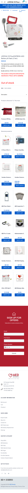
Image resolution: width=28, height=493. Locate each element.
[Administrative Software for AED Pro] (20, 224)
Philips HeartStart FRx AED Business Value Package (20, 150)
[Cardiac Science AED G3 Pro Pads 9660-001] (7, 252)
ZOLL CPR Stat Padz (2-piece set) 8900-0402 (7, 288)
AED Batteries (4, 443)
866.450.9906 (7, 388)
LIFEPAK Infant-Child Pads (16, 71)
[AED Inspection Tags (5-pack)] (20, 197)
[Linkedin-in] (5, 473)
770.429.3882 (7, 390)
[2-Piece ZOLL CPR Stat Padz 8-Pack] (7, 141)
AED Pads (3, 445)
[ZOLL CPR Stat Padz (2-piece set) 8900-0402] (7, 279)
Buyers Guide (4, 417)
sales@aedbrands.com (6, 470)
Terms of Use (21, 486)
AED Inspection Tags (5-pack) (20, 206)
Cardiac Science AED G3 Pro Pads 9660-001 (7, 261)
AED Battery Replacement (7, 427)
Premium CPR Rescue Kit (6, 119)
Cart (2, 404)
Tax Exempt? (15, 10)
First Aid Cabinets (5, 455)
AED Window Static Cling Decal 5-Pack (20, 288)
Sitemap (3, 430)
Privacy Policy (14, 486)
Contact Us (3, 422)
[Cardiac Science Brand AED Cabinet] (20, 168)
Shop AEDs (3, 440)
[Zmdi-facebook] (2, 473)
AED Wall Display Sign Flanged (20, 261)
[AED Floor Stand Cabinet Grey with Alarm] (7, 197)
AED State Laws (5, 425)
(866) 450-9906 (6, 10)
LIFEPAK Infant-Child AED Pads (20, 119)
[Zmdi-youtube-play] (8, 473)
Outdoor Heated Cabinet (7, 458)
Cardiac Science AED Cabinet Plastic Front (7, 177)
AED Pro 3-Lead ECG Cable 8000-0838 (7, 233)
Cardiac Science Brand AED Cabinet (20, 177)
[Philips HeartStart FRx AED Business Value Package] (20, 141)
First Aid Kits (4, 453)
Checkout (3, 407)
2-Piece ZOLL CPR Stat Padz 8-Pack (7, 150)
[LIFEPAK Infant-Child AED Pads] (20, 111)
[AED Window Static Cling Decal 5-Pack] (20, 279)
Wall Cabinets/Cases (6, 448)
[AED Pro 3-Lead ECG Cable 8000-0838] (7, 224)
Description (4, 94)
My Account (4, 402)
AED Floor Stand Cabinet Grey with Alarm (7, 206)
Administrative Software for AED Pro (20, 233)
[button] (23, 2)
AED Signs (3, 450)
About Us (3, 420)
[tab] (14, 94)
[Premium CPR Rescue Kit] (6, 111)
